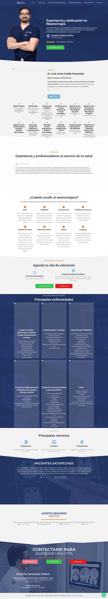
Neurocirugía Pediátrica (57, 2)
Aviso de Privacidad (77, 595)
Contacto (99, 2)
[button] (14, 483)
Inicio (33, 2)
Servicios (41, 2)
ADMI (69, 595)
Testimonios (88, 2)
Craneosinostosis (75, 2)
